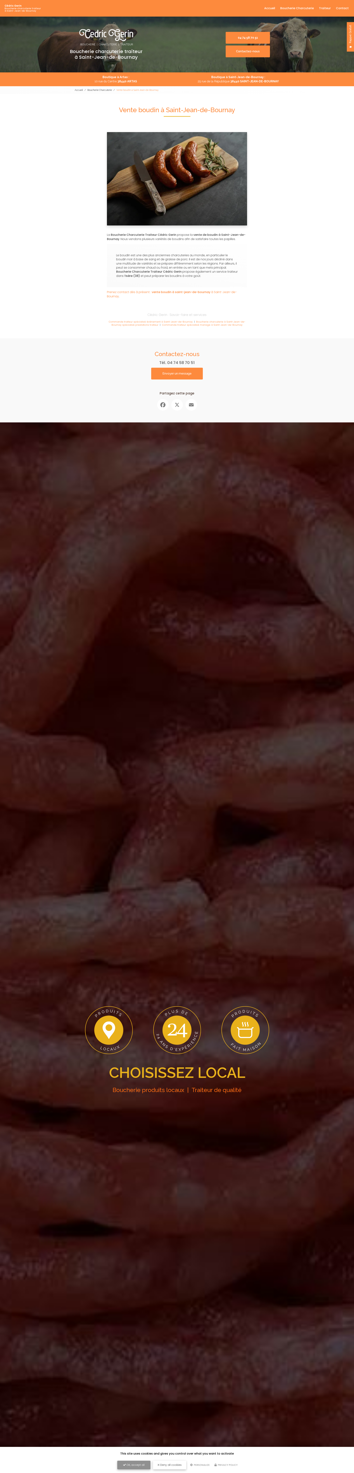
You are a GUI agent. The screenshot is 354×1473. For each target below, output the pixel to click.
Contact (342, 8)
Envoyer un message (177, 373)
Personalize (201, 1465)
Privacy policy (227, 1465)
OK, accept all (135, 1465)
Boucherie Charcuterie (297, 8)
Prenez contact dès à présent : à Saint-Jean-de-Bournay (172, 294)
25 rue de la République (238, 81)
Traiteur (325, 8)
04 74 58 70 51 (181, 362)
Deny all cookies (170, 1465)
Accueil (269, 8)
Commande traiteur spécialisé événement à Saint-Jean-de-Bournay (151, 321)
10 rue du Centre (116, 81)
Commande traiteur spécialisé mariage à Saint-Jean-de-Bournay (202, 324)
